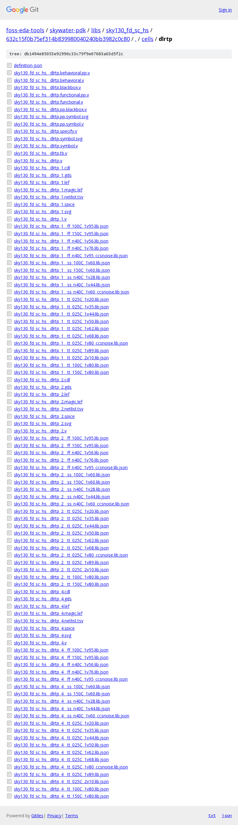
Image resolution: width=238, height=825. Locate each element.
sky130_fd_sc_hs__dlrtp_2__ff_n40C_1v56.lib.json (61, 452)
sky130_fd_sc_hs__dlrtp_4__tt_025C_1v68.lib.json (61, 759)
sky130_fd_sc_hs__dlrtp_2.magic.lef (48, 402)
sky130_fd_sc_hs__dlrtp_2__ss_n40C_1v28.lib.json (62, 489)
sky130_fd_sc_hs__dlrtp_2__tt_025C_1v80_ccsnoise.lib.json (71, 555)
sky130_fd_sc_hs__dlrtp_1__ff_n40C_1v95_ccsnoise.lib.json (71, 255)
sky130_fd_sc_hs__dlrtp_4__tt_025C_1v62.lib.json (61, 752)
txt (212, 815)
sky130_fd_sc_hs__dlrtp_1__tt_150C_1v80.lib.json (61, 372)
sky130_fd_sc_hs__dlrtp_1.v (40, 219)
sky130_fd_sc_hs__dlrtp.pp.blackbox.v (50, 109)
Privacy (54, 815)
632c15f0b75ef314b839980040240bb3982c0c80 (68, 39)
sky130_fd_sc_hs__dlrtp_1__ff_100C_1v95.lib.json (61, 226)
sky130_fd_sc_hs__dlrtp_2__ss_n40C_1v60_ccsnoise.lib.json (71, 504)
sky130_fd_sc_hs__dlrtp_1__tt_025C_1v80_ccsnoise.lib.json (71, 343)
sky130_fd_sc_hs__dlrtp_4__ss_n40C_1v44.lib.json (62, 708)
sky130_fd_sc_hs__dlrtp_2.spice (44, 416)
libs (96, 30)
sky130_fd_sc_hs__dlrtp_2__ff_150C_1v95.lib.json (61, 445)
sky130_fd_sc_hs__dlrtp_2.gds (43, 387)
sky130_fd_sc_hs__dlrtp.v (38, 161)
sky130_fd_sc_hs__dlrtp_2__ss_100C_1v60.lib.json (62, 475)
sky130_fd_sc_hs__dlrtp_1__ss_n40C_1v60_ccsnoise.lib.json (71, 292)
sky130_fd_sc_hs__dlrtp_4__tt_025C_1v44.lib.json (61, 738)
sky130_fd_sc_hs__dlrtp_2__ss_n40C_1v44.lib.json (62, 497)
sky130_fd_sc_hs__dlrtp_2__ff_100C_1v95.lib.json (61, 438)
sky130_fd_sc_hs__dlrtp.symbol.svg (48, 138)
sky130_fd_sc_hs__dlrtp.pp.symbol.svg (51, 116)
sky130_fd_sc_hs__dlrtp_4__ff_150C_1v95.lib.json (61, 657)
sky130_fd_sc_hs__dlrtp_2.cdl (42, 380)
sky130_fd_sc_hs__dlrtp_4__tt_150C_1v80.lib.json (61, 796)
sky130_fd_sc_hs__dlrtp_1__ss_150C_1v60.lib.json (62, 270)
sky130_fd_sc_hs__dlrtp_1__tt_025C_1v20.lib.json (61, 299)
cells (147, 39)
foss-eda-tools (25, 30)
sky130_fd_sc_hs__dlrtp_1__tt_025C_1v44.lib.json (61, 314)
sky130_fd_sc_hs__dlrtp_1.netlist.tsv (48, 197)
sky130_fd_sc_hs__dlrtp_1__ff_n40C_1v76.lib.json (61, 248)
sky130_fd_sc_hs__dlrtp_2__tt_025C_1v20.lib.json (61, 511)
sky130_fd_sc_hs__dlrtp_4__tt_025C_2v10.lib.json (61, 781)
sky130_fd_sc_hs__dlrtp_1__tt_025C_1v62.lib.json (61, 328)
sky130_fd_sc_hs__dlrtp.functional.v (48, 102)
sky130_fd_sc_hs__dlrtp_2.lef (41, 394)
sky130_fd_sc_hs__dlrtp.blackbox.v (47, 87)
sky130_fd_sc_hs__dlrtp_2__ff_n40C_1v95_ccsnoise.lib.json (71, 467)
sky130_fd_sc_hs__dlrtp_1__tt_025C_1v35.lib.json (61, 307)
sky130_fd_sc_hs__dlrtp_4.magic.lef (48, 613)
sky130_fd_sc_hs (127, 30)
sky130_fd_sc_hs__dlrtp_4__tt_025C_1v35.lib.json (61, 730)
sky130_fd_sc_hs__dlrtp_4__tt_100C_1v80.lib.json (61, 789)
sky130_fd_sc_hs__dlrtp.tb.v (40, 153)
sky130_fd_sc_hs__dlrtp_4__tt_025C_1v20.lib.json (61, 723)
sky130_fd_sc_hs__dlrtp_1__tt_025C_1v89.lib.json (61, 350)
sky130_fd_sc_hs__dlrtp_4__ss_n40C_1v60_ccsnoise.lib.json (71, 716)
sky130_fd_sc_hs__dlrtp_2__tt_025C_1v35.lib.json (61, 518)
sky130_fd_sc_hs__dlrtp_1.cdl (42, 168)
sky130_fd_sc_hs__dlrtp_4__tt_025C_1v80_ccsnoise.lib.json (71, 767)
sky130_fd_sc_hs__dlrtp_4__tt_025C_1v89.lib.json (61, 774)
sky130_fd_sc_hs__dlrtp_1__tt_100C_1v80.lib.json (61, 365)
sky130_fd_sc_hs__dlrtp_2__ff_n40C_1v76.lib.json (61, 460)
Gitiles (37, 815)
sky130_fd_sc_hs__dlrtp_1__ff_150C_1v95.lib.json (61, 233)
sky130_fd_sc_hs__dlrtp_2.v (40, 431)
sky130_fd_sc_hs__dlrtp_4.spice (44, 628)
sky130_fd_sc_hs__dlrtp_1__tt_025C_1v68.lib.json (61, 336)
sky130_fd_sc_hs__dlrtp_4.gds (43, 599)
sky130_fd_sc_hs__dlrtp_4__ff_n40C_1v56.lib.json (61, 664)
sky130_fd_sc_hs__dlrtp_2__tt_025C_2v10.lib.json (61, 569)
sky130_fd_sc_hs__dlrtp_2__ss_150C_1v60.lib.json (62, 482)
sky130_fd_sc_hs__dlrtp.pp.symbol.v (49, 124)
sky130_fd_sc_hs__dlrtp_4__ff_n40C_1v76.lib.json (61, 672)
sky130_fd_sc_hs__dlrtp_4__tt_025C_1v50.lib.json (61, 745)
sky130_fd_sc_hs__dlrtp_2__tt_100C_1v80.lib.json (61, 577)
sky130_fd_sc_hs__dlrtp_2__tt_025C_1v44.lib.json (61, 526)
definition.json (28, 65)
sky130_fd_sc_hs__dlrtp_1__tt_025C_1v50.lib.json (61, 321)
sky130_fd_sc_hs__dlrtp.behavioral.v (49, 80)
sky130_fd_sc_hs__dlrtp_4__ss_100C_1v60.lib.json (62, 686)
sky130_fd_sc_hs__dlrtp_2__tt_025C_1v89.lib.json (61, 562)
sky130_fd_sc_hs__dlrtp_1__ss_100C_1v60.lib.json (62, 263)
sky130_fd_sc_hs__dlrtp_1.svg (42, 211)
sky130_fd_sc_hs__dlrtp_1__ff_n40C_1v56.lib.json (61, 241)
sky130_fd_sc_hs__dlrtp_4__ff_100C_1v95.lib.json (61, 650)
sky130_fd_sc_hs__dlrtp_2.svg (42, 423)
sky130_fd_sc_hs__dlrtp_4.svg (42, 635)
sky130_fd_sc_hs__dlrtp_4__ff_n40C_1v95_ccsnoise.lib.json (71, 679)
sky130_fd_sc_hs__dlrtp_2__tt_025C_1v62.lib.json (61, 540)
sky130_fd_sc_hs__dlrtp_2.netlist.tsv (48, 409)
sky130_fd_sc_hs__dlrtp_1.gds (43, 175)
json (227, 815)
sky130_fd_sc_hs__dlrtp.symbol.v (46, 146)
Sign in (225, 10)
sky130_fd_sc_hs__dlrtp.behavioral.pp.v (52, 73)
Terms (71, 815)
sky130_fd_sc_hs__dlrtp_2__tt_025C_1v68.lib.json (61, 548)
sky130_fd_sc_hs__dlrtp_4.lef (41, 606)
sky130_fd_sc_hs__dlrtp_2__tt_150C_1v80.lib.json (61, 584)
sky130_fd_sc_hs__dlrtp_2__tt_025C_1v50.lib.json (61, 533)
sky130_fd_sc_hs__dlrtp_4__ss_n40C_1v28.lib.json (62, 701)
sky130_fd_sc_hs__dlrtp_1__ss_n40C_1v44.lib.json (62, 285)
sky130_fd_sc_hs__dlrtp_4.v (40, 643)
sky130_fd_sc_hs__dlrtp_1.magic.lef (48, 190)
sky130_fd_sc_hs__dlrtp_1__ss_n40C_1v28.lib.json (62, 277)
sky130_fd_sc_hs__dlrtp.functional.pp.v (51, 95)
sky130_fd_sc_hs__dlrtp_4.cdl (42, 591)
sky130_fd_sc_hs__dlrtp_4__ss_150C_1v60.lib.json (62, 694)
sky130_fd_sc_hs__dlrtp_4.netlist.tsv (48, 621)
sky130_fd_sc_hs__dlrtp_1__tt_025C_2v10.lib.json (61, 358)
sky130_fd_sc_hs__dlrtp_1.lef (41, 182)
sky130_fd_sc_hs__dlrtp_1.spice (44, 204)
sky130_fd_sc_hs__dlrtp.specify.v (45, 131)
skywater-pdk (68, 30)
